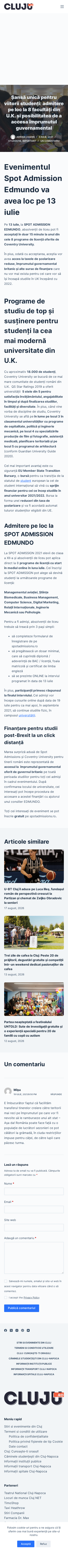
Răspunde (56, 1094)
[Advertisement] (34, 49)
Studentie (14, 140)
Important (29, 140)
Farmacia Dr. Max (16, 1518)
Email (8, 1202)
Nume (9, 1183)
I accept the (24, 1297)
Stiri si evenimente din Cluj (34, 1342)
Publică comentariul (21, 1308)
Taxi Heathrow (14, 1508)
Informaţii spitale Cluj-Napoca (34, 1374)
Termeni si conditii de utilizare (33, 1347)
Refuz (43, 1543)
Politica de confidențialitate (28, 1436)
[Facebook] (5, 1330)
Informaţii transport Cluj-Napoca (34, 1369)
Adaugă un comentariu (20, 1238)
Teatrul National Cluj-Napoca (25, 1493)
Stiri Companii (14, 1513)
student (25, 481)
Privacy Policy (31, 1297)
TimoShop (11, 1503)
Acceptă (26, 1543)
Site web (10, 1220)
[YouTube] (28, 1330)
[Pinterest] (22, 1330)
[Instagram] (16, 1330)
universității (27, 715)
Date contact (18, 1446)
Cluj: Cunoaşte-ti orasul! (34, 1353)
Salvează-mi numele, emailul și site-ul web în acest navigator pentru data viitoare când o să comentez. (33, 1286)
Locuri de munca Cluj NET (22, 1498)
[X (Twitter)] (11, 1330)
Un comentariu (50, 140)
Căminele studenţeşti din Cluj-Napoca (34, 1358)
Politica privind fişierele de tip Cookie (36, 1441)
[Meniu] (62, 6)
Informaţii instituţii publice (34, 1363)
